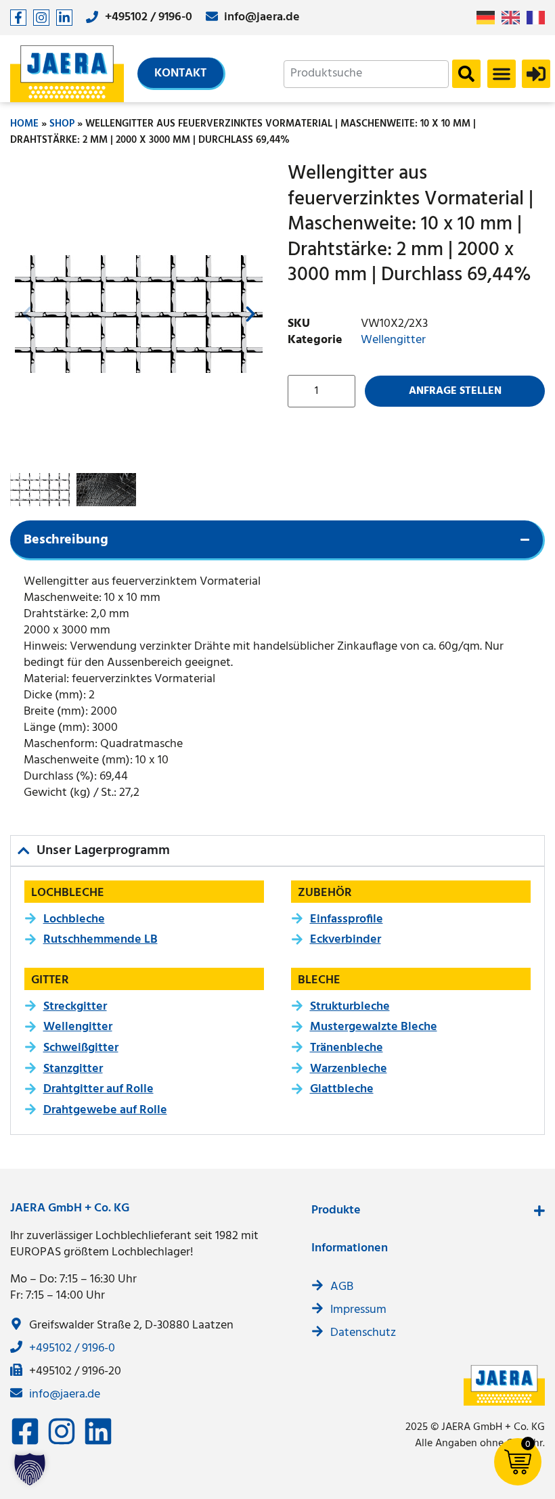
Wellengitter (393, 340)
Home (24, 124)
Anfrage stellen (455, 391)
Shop (61, 124)
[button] (501, 74)
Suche (466, 74)
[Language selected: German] (514, 17)
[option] (514, 17)
